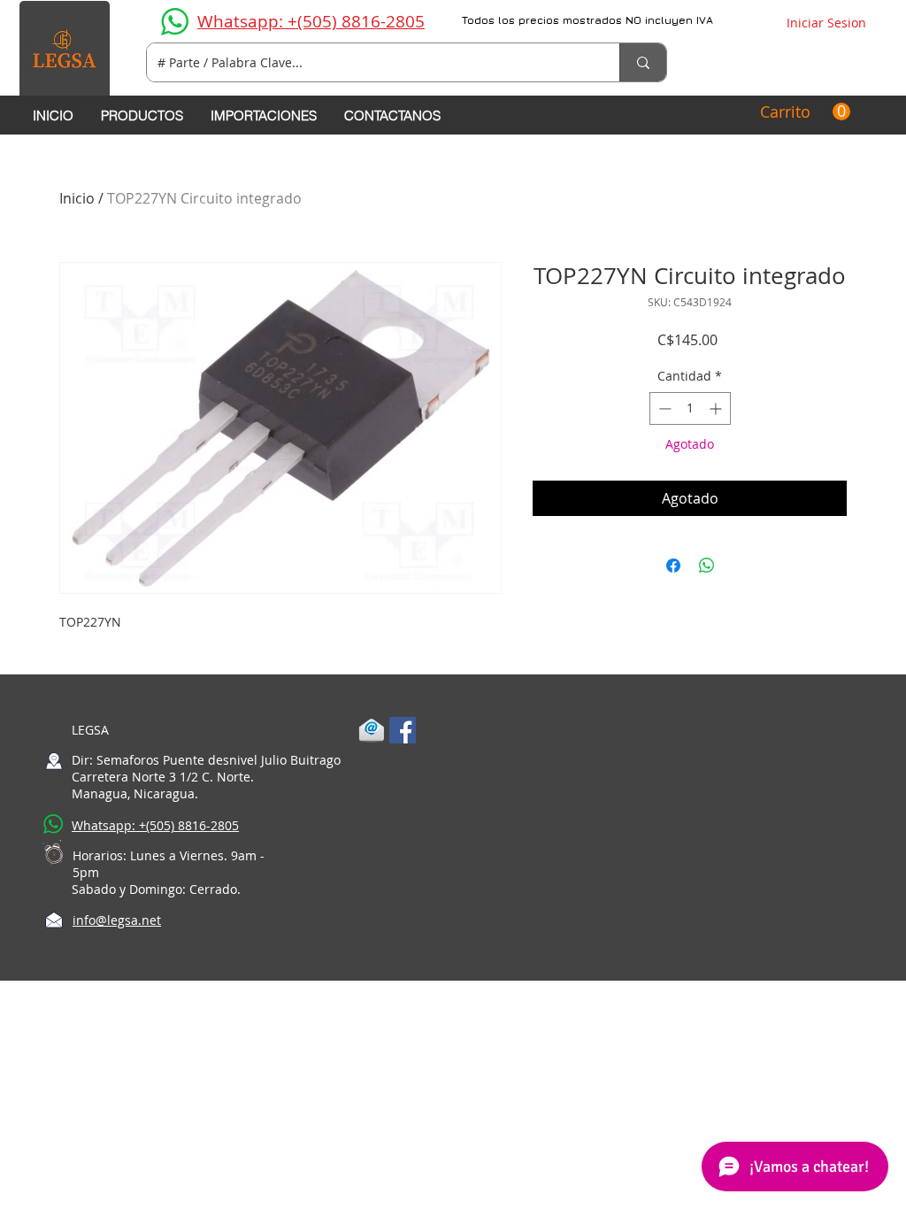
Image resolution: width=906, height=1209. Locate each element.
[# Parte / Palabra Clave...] (642, 62)
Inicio (77, 198)
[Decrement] (663, 408)
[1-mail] (371, 730)
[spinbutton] (690, 408)
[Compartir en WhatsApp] (707, 565)
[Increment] (717, 408)
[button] (805, 112)
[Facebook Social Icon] (402, 730)
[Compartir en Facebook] (673, 565)
